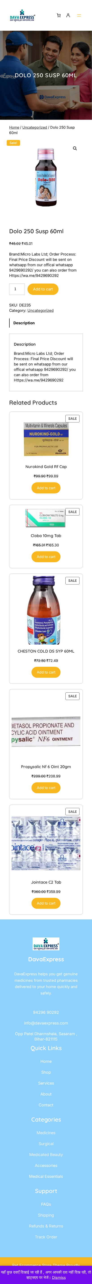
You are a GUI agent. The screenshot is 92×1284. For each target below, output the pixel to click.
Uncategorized (34, 127)
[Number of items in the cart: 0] (58, 15)
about (46, 1094)
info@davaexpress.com (46, 1023)
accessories (46, 1165)
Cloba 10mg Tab (46, 535)
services (46, 1083)
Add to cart (43, 289)
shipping (46, 1215)
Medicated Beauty (46, 1154)
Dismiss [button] (59, 1277)
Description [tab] (24, 323)
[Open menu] (79, 15)
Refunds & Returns (46, 1226)
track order (46, 1237)
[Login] (68, 15)
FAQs (46, 1204)
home (46, 1061)
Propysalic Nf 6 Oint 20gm (46, 766)
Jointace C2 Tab (46, 882)
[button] (75, 148)
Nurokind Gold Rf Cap (46, 466)
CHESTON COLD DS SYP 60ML (46, 651)
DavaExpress (46, 959)
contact (46, 1105)
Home (14, 127)
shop (46, 1072)
